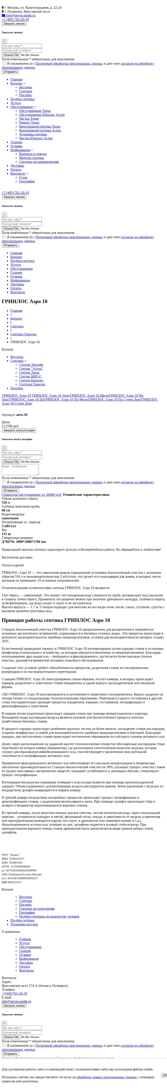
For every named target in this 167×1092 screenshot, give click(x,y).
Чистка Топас (29, 118)
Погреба (25, 95)
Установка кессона (24, 924)
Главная (16, 79)
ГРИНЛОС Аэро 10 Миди (89, 395)
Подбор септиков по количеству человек (49, 916)
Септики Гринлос (32, 384)
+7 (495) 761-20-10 (15, 19)
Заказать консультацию (19, 430)
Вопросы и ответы (33, 154)
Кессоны (25, 87)
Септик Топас (29, 372)
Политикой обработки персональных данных (69, 63)
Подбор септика (22, 99)
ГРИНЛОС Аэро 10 (16, 395)
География (27, 181)
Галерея (16, 142)
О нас (23, 177)
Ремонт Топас (29, 122)
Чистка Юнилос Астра (36, 138)
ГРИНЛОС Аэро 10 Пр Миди (66, 399)
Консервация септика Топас (40, 126)
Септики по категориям (37, 908)
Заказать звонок (14, 23)
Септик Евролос (31, 380)
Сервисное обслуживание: (32, 494)
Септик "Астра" (31, 368)
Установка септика (33, 134)
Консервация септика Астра (40, 130)
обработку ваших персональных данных (107, 1077)
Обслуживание (22, 107)
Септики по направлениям (39, 162)
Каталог (16, 83)
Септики (25, 91)
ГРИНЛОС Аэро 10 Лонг (51, 395)
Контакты (18, 173)
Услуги (15, 103)
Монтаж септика (31, 158)
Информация (20, 150)
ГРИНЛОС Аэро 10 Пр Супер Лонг (114, 399)
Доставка (17, 165)
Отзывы (16, 146)
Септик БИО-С (30, 376)
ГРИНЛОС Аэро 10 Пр (26, 399)
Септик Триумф (31, 364)
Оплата (15, 169)
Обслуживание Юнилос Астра (42, 114)
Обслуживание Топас (35, 111)
